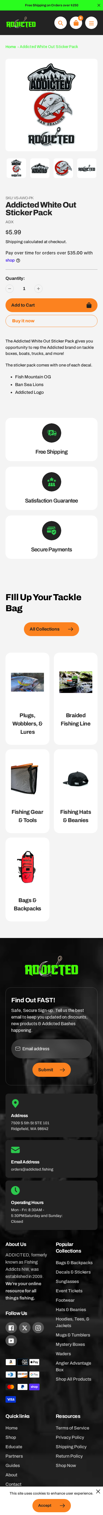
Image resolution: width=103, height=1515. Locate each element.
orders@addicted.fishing (32, 1169)
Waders (63, 1353)
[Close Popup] (98, 1491)
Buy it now (23, 320)
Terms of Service (72, 1428)
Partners (14, 1456)
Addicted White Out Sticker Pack (49, 47)
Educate (13, 1446)
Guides (12, 1465)
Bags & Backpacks (74, 1262)
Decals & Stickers (73, 1272)
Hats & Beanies (71, 1309)
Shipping (14, 242)
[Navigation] (91, 23)
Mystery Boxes (70, 1344)
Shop (10, 1437)
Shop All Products (73, 1379)
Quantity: (15, 278)
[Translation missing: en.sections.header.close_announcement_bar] (99, 5)
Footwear (65, 1300)
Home (10, 47)
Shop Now (66, 1465)
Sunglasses (67, 1281)
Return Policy (69, 1456)
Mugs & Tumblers (73, 1335)
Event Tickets (69, 1290)
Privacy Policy (70, 1437)
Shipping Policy (71, 1446)
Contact (13, 1484)
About (11, 1475)
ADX (9, 222)
